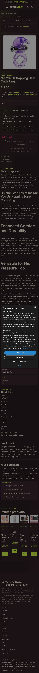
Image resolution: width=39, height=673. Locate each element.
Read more (26, 348)
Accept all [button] (20, 352)
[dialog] (19, 336)
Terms (19, 365)
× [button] (35, 307)
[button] (19, 362)
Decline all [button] (20, 357)
